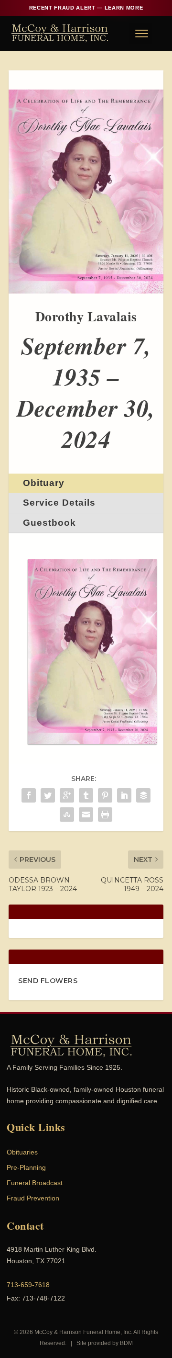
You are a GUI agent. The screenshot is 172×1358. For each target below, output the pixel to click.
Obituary (43, 483)
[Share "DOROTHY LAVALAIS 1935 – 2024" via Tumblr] (86, 795)
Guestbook (49, 523)
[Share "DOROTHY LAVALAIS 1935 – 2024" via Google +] (66, 795)
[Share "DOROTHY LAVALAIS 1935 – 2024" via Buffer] (143, 795)
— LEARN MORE (86, 8)
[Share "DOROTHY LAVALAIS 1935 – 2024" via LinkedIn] (124, 795)
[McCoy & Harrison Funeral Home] (60, 33)
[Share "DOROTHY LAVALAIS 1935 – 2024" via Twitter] (47, 795)
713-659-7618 (28, 1285)
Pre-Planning (26, 1167)
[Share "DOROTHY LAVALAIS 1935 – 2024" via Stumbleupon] (66, 814)
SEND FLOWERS (47, 980)
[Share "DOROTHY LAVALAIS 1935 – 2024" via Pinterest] (105, 795)
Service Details (59, 503)
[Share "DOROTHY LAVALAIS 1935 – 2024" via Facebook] (28, 795)
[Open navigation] (140, 33)
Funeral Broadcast (35, 1183)
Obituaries (22, 1152)
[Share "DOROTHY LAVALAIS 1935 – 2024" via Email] (86, 814)
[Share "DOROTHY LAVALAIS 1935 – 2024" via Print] (105, 814)
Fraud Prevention (33, 1198)
